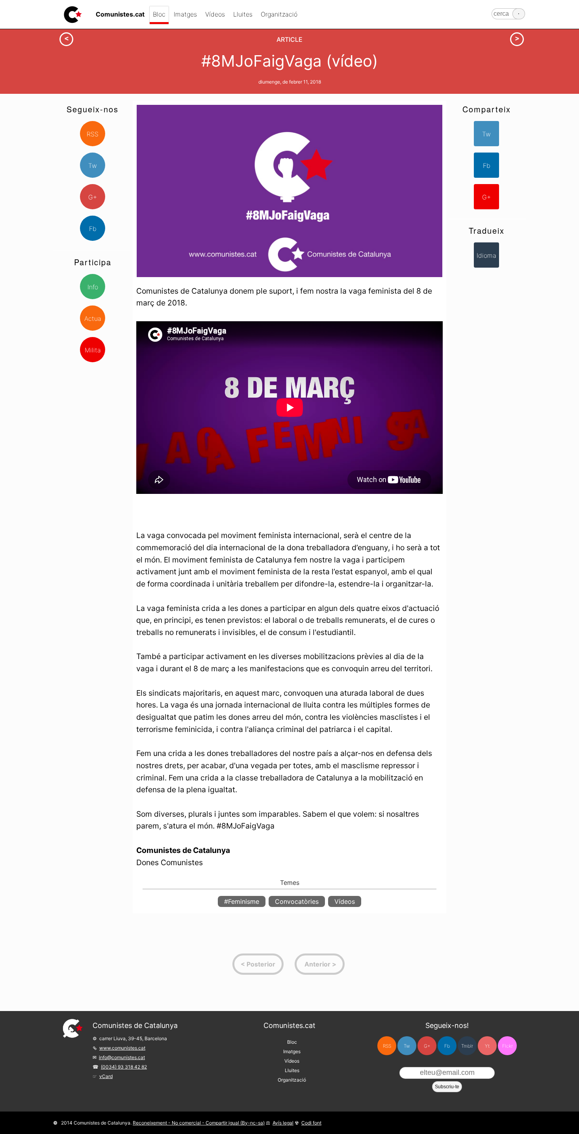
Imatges (185, 14)
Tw (92, 165)
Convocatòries (297, 901)
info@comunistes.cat (122, 1057)
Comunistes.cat (289, 1025)
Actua (92, 318)
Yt (487, 1046)
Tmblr (467, 1046)
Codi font (311, 1123)
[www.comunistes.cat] (72, 14)
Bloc (159, 14)
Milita (93, 350)
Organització (279, 14)
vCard (106, 1076)
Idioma (486, 255)
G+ (92, 197)
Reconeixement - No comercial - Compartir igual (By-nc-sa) (199, 1123)
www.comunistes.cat (122, 1048)
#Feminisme (241, 901)
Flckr (507, 1046)
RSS (92, 134)
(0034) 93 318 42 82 (124, 1067)
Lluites (242, 14)
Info (92, 287)
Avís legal (283, 1123)
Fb (92, 229)
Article (289, 39)
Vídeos (215, 14)
